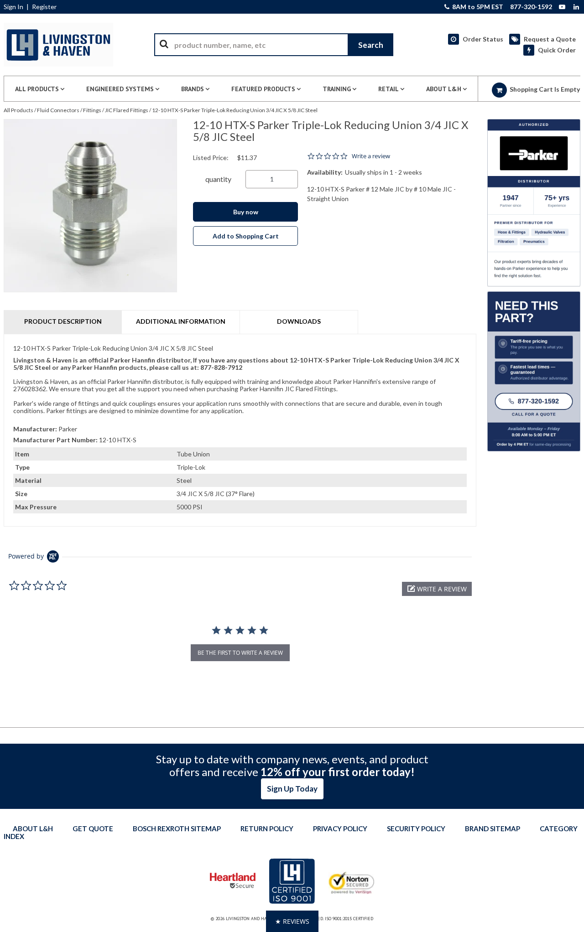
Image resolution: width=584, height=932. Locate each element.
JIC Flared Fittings (126, 110)
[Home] (58, 45)
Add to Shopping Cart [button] (246, 236)
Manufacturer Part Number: (55, 440)
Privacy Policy (340, 828)
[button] (437, 589)
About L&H (33, 828)
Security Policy (416, 828)
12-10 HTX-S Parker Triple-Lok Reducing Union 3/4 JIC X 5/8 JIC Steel (235, 110)
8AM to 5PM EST (477, 6)
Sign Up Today (292, 788)
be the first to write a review (240, 653)
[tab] (240, 430)
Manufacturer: (35, 429)
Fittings (92, 110)
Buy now (245, 212)
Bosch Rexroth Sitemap (177, 828)
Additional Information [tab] (180, 321)
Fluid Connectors (58, 110)
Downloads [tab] (299, 321)
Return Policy (266, 828)
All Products (18, 110)
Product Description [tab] (63, 321)
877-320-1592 (531, 6)
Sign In (13, 6)
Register (44, 6)
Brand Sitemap (492, 828)
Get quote (93, 828)
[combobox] (273, 44)
